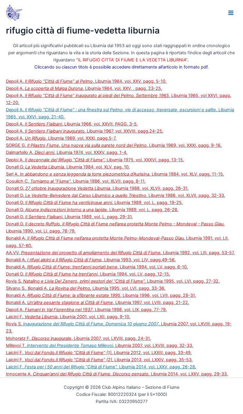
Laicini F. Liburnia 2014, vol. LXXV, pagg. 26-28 (100, 367)
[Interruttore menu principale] (231, 13)
